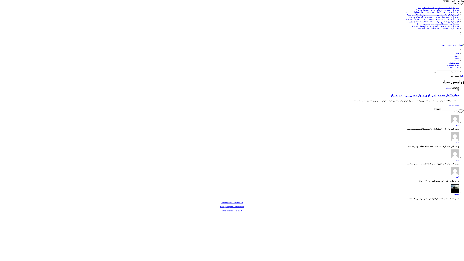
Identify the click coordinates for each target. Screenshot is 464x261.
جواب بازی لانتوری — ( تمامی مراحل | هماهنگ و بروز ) (437, 10)
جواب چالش (454, 63)
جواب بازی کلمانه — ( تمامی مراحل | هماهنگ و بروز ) (438, 8)
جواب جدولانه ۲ (453, 67)
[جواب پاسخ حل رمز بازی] (453, 45)
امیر (457, 125)
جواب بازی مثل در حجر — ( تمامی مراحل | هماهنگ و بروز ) (435, 26)
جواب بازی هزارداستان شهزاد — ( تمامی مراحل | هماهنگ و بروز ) (433, 15)
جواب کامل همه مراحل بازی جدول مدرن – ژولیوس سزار (425, 95)
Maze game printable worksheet (232, 207)
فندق (457, 58)
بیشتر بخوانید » (453, 105)
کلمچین (456, 60)
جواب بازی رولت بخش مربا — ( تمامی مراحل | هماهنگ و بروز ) (434, 21)
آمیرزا (456, 56)
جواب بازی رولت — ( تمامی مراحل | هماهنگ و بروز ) (438, 24)
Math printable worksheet (232, 211)
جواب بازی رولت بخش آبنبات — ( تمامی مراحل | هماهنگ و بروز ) (433, 17)
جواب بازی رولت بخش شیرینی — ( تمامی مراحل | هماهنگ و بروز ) (432, 19)
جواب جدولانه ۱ (453, 65)
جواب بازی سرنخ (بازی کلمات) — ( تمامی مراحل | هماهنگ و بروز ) (432, 12)
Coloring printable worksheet (232, 203)
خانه (457, 53)
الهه (457, 177)
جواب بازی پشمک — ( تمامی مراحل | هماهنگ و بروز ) (438, 28)
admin (448, 88)
